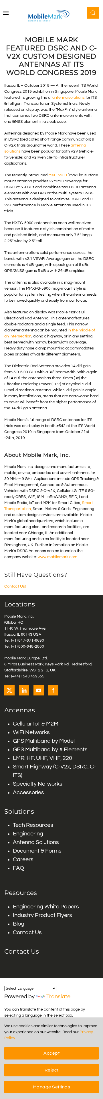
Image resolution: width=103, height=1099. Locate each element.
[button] (5, 13)
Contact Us (27, 932)
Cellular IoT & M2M (35, 724)
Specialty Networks (37, 784)
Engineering (28, 834)
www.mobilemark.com (57, 557)
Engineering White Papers (46, 907)
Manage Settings (51, 1087)
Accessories (28, 792)
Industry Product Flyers (42, 915)
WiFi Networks (31, 732)
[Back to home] (51, 15)
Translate (58, 996)
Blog (18, 924)
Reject (52, 1070)
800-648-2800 (31, 647)
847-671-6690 (31, 641)
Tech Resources (33, 825)
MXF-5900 (57, 175)
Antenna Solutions (36, 842)
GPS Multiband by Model (44, 741)
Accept (51, 1053)
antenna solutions (68, 98)
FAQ (18, 868)
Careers (23, 859)
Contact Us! (15, 586)
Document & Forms (37, 851)
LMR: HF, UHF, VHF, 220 (42, 758)
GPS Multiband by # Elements (50, 749)
